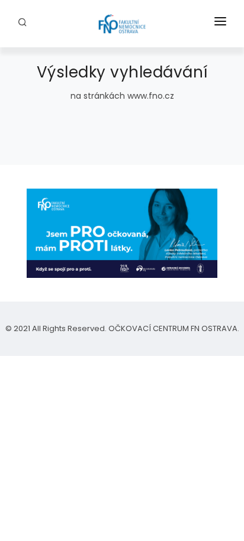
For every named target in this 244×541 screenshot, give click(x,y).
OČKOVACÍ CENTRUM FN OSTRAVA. (173, 328)
